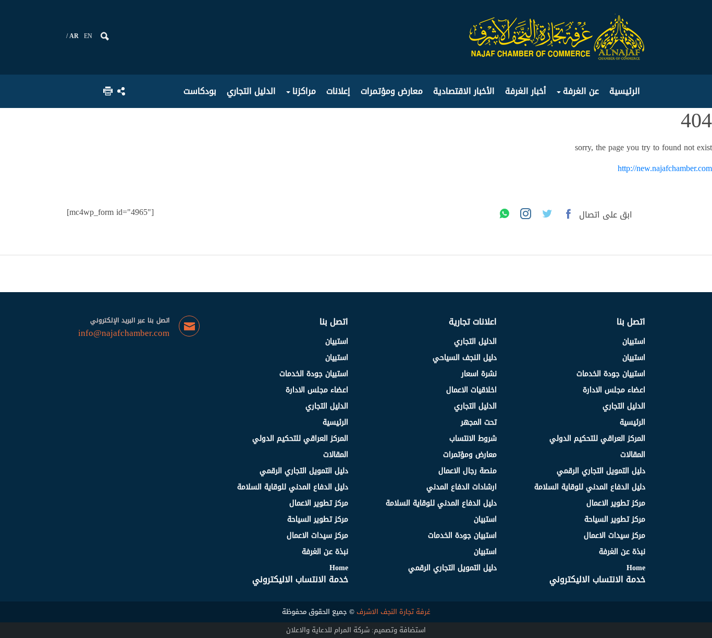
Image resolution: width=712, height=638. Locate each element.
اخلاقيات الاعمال (471, 390)
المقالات (632, 455)
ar (74, 36)
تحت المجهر (479, 422)
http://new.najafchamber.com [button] (665, 168)
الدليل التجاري (624, 406)
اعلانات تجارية (473, 322)
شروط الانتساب (473, 438)
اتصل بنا (631, 322)
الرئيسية (632, 422)
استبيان (633, 341)
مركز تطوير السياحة (614, 519)
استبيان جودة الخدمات (610, 374)
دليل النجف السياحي (465, 358)
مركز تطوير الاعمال (615, 503)
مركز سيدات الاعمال (614, 535)
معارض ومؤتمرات (470, 455)
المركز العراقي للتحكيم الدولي (597, 438)
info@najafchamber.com (123, 333)
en (88, 36)
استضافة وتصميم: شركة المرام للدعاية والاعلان (356, 629)
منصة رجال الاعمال (467, 471)
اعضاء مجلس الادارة (614, 390)
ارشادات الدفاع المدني (461, 487)
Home (636, 568)
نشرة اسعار (479, 374)
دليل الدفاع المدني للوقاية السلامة (589, 487)
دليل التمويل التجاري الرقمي (601, 471)
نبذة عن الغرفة (622, 552)
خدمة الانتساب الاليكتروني (597, 579)
